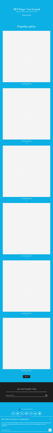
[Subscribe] (46, 395)
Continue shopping (26, 15)
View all (26, 376)
